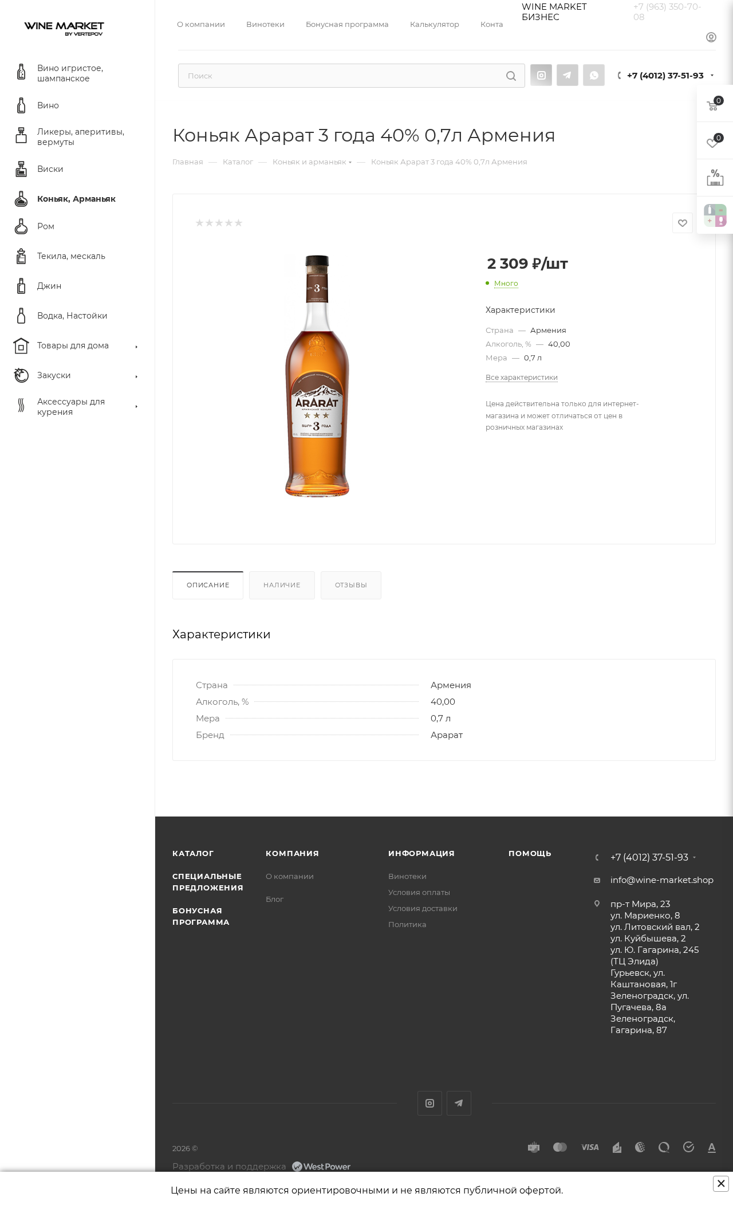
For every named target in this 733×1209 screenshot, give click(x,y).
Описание (208, 585)
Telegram (567, 75)
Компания (292, 853)
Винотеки (407, 876)
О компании (290, 876)
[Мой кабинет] (711, 38)
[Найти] (511, 76)
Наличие (282, 585)
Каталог (193, 853)
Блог (274, 899)
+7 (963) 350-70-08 (667, 12)
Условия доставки (423, 908)
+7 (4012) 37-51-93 (665, 75)
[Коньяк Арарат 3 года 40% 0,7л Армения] (317, 376)
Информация (421, 853)
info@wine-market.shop (662, 879)
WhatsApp (594, 75)
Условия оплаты (419, 892)
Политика (407, 924)
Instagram (541, 75)
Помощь (530, 853)
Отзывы (351, 585)
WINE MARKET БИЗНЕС (554, 12)
